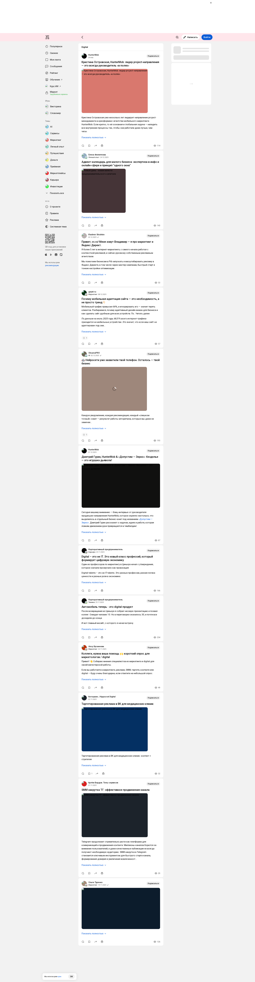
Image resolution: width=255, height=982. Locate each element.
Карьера (91, 552)
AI (89, 355)
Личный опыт (93, 157)
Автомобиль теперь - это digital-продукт (107, 606)
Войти (207, 37)
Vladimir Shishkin (96, 234)
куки (59, 976)
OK (71, 976)
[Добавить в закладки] (89, 146)
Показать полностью (92, 137)
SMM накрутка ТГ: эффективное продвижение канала (116, 789)
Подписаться (153, 56)
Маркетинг (92, 294)
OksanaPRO (94, 353)
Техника (91, 602)
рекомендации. (52, 265)
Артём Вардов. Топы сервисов (103, 782)
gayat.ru (92, 292)
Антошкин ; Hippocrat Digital (102, 696)
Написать (192, 37)
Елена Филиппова (97, 154)
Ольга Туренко (95, 882)
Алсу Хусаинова (96, 646)
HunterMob (93, 55)
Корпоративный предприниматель (105, 549)
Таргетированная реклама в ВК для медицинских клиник (118, 703)
